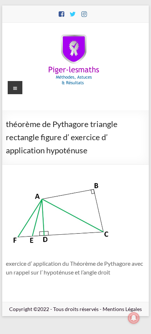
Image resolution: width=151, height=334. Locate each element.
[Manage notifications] (134, 318)
